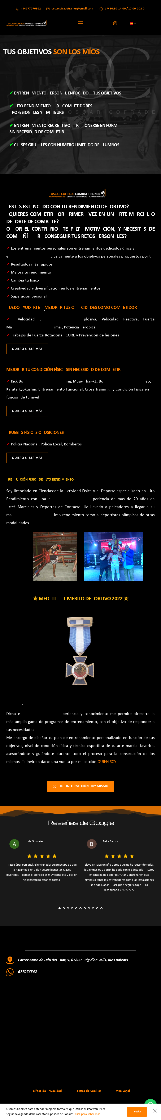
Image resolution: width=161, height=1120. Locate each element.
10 (97, 908)
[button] (80, 23)
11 (101, 908)
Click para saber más (87, 1114)
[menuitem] (46, 1090)
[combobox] (132, 23)
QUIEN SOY (106, 762)
